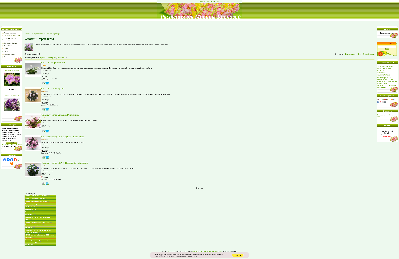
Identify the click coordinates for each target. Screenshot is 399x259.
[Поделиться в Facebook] (380, 99)
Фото (169, 251)
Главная (202, 1)
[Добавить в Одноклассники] (392, 99)
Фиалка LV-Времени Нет (53, 62)
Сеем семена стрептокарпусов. (383, 73)
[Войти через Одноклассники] (11, 163)
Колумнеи (8, 140)
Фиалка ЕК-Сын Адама (11, 95)
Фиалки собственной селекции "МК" (38, 222)
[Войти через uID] (4, 159)
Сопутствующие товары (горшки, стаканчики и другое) (36, 241)
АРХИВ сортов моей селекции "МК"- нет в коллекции (39, 236)
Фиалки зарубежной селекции (36, 198)
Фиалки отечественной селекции (37, 195)
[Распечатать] (385, 102)
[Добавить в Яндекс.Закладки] (380, 102)
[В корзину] (43, 83)
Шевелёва (62, 58)
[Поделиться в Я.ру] (383, 102)
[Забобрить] (378, 99)
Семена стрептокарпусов (34, 225)
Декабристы (30, 214)
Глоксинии (30, 227)
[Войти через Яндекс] (15, 159)
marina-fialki (387, 137)
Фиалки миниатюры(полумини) (37, 201)
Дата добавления (368, 54)
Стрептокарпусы (10, 138)
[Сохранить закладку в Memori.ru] (389, 99)
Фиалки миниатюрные (12, 134)
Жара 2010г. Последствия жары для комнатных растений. (386, 68)
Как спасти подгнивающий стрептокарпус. (387, 82)
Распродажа (30, 244)
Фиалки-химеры (31, 206)
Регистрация (210, 1)
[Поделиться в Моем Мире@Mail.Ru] (387, 99)
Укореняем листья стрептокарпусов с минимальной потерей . (385, 77)
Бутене (43, 58)
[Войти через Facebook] (11, 159)
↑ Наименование (350, 54)
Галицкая (52, 58)
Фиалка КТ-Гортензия (12, 70)
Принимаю (237, 255)
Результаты (6, 144)
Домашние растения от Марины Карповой (207, 251)
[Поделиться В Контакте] (378, 102)
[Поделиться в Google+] (385, 99)
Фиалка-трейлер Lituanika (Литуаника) (60, 114)
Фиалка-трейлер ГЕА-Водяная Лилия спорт (62, 136)
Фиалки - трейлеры (32, 204)
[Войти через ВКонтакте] (8, 159)
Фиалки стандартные (11, 132)
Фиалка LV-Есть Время (52, 88)
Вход (217, 1)
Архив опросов (16, 144)
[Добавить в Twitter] (394, 99)
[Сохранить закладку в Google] (383, 99)
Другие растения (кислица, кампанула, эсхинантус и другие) (38, 231)
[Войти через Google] (18, 159)
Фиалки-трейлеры (10, 136)
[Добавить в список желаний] (47, 83)
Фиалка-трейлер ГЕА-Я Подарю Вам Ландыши (64, 163)
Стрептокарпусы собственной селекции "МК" (38, 218)
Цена (359, 54)
